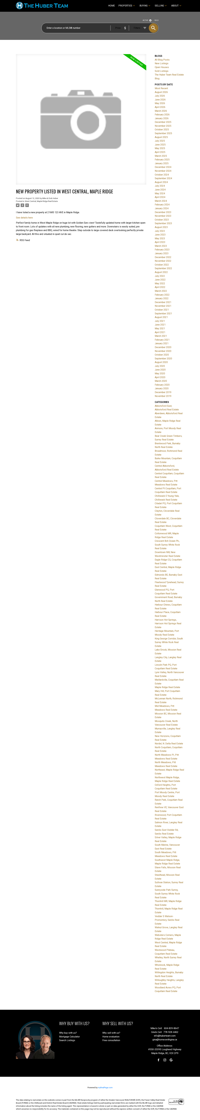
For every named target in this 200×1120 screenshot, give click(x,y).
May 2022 (160, 283)
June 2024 (160, 189)
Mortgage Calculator (69, 1036)
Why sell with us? (111, 1032)
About (175, 5)
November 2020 (163, 351)
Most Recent (161, 88)
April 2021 (160, 332)
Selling (159, 5)
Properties (125, 5)
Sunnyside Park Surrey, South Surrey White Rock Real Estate (167, 893)
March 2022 (161, 291)
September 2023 (163, 223)
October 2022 (162, 264)
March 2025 (161, 156)
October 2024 (162, 174)
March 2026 (161, 111)
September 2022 (163, 268)
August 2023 (161, 227)
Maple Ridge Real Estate (167, 687)
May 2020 (160, 373)
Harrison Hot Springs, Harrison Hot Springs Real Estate (168, 623)
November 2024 (163, 170)
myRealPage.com (105, 1087)
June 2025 (160, 144)
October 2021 (162, 309)
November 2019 (163, 396)
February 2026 (162, 114)
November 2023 (163, 215)
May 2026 (160, 103)
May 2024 (160, 193)
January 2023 (162, 253)
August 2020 (161, 362)
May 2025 (160, 148)
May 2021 (160, 328)
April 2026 (160, 107)
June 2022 (160, 279)
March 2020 (161, 381)
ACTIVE (145, 20)
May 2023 (160, 238)
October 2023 (162, 219)
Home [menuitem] (111, 5)
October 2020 (162, 354)
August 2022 (161, 272)
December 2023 (163, 212)
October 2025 (162, 129)
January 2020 (162, 388)
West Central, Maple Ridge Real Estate (41, 201)
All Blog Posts (162, 59)
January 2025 (162, 163)
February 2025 (162, 159)
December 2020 (163, 347)
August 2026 (161, 92)
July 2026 (160, 95)
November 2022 (163, 261)
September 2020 (163, 358)
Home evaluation (110, 1036)
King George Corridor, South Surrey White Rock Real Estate (169, 642)
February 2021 (162, 339)
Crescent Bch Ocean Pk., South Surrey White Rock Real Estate (167, 545)
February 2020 (162, 384)
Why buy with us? (68, 1032)
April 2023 (160, 242)
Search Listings (67, 1040)
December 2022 (163, 257)
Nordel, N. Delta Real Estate (169, 743)
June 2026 (160, 99)
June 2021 (160, 324)
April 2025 (160, 152)
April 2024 (160, 197)
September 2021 (163, 313)
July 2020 (160, 366)
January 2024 (162, 208)
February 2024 (162, 204)
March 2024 (161, 201)
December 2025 (163, 122)
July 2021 (160, 321)
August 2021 (161, 317)
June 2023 (160, 234)
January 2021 (162, 343)
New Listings (161, 63)
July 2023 (160, 231)
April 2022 (160, 287)
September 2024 (163, 178)
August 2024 (161, 182)
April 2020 (160, 377)
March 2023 (161, 246)
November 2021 (163, 306)
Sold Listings (161, 71)
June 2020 (160, 369)
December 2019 (163, 392)
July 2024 (160, 185)
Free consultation (111, 1040)
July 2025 (160, 140)
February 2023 (162, 249)
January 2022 (162, 298)
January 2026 (162, 118)
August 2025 (161, 137)
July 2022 (160, 276)
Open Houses (162, 67)
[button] (158, 1060)
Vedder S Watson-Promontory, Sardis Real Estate (167, 920)
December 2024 (163, 167)
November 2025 (163, 125)
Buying (144, 5)
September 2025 (163, 133)
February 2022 (162, 294)
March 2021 (161, 336)
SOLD (157, 20)
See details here (24, 217)
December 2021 (163, 302)
